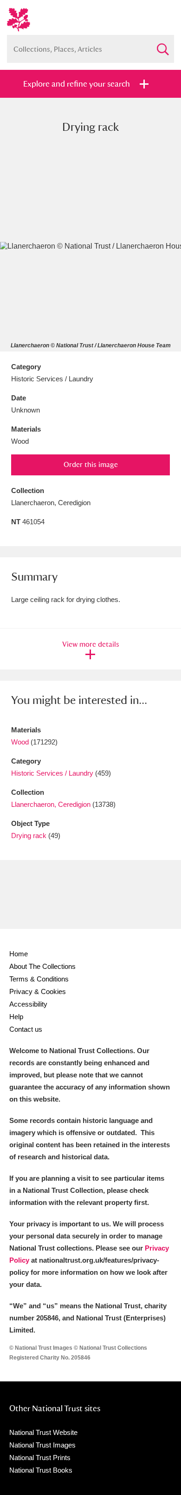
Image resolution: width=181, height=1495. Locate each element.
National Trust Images (42, 1445)
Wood (20, 742)
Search (162, 45)
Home (18, 954)
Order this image (91, 464)
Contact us (25, 1029)
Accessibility (28, 1004)
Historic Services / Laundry (52, 773)
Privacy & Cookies (37, 991)
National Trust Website (43, 1432)
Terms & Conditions (39, 979)
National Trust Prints (40, 1457)
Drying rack (28, 835)
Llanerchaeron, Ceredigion (50, 804)
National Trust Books (40, 1470)
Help (16, 1017)
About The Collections (42, 966)
